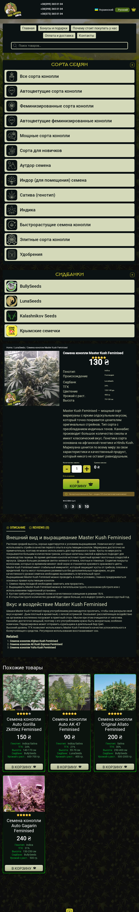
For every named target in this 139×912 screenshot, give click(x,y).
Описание (17, 527)
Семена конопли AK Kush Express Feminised (36, 644)
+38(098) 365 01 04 (52, 8)
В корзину (21, 767)
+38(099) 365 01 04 (52, 4)
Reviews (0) (41, 527)
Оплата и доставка (59, 35)
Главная (28, 28)
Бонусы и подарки (53, 28)
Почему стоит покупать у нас (95, 28)
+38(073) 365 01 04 (52, 13)
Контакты (86, 35)
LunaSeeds (19, 347)
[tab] (15, 527)
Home (9, 347)
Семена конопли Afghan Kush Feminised (34, 640)
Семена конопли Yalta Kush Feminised (33, 647)
